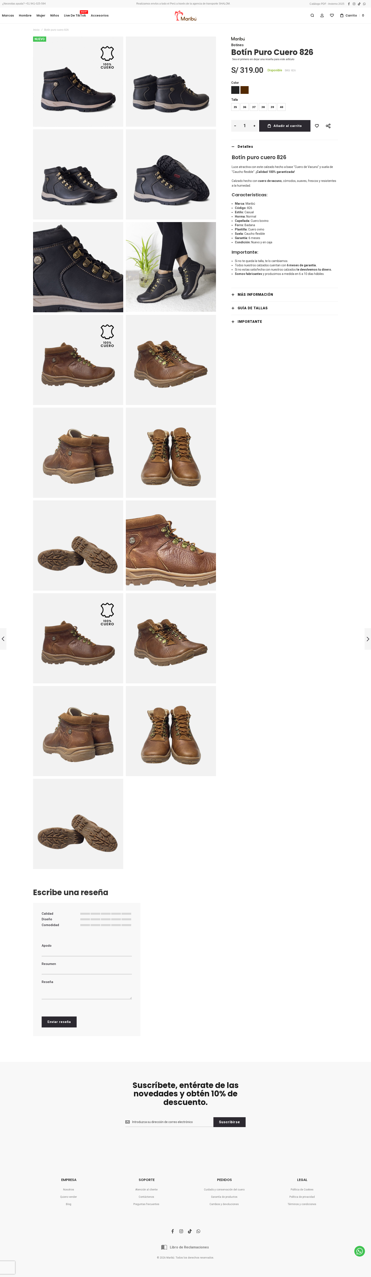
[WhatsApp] (359, 1251)
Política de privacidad (302, 1196)
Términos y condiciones (302, 1204)
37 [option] (253, 107)
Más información (255, 295)
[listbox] (284, 90)
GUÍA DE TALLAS (253, 308)
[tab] (284, 146)
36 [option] (244, 107)
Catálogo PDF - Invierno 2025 (327, 3)
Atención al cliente (146, 1189)
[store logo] (185, 15)
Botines (237, 45)
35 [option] (235, 107)
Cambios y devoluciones (224, 1204)
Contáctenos (146, 1196)
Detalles (245, 147)
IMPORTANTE (250, 322)
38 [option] (263, 107)
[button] (235, 126)
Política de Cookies (302, 1189)
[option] (235, 90)
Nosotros (68, 1189)
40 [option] (281, 107)
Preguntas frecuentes (146, 1204)
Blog (68, 1204)
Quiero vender (68, 1196)
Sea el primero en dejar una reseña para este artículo (263, 59)
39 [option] (272, 107)
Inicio (36, 29)
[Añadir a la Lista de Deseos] (317, 126)
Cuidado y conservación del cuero (224, 1189)
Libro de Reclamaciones (189, 1247)
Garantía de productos (224, 1196)
